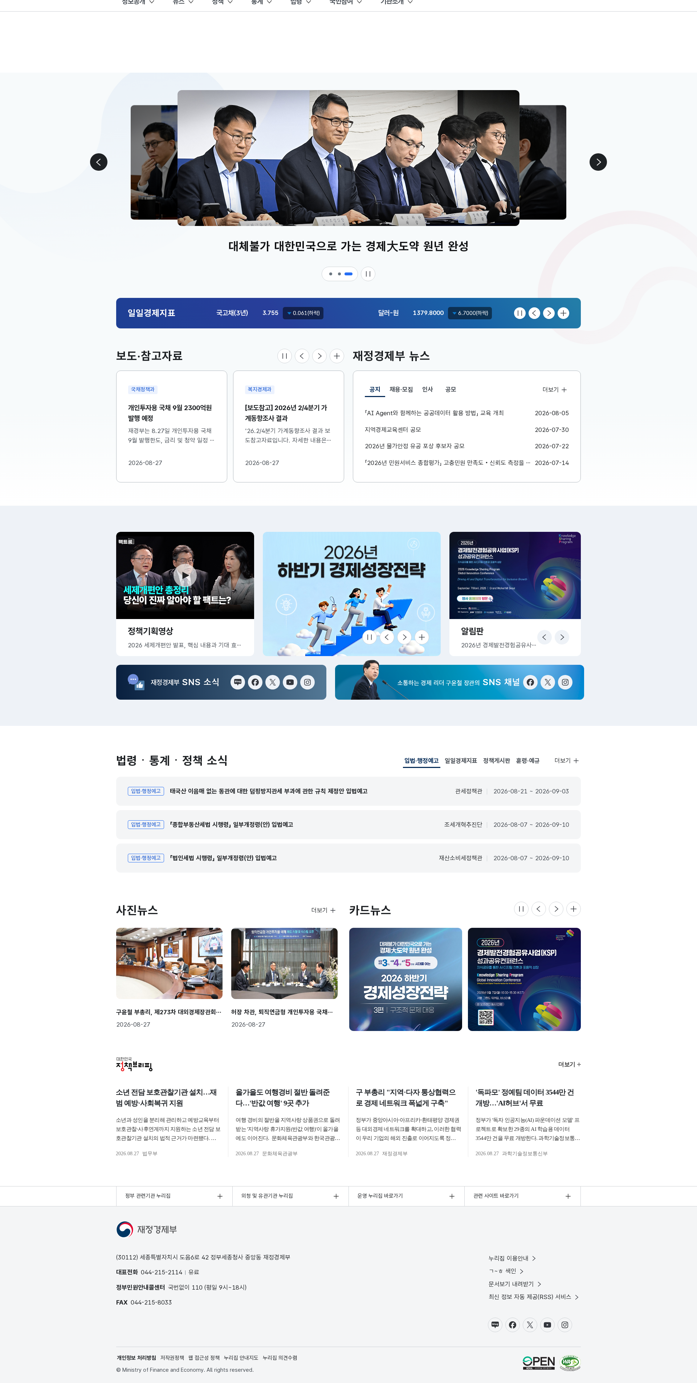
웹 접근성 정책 (204, 1358)
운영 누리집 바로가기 (380, 1196)
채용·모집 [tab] (401, 389)
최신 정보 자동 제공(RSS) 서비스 (530, 1297)
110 (197, 1287)
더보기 (550, 389)
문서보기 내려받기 (511, 1284)
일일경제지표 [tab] (461, 760)
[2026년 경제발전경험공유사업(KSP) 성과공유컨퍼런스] (524, 979)
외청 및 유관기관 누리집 (267, 1196)
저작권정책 (172, 1358)
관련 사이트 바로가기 (496, 1196)
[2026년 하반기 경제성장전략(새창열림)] (352, 594)
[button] (331, 274)
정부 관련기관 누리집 (148, 1196)
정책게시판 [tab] (496, 760)
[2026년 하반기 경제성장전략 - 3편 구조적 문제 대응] (405, 979)
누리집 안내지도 (241, 1358)
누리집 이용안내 (509, 1258)
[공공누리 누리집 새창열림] (538, 1363)
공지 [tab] (377, 391)
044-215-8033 (151, 1302)
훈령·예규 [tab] (528, 760)
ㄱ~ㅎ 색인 (502, 1271)
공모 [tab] (450, 389)
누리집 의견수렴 (280, 1358)
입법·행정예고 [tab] (421, 762)
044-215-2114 (161, 1272)
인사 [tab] (427, 389)
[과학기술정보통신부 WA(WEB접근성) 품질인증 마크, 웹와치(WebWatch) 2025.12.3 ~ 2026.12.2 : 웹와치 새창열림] (570, 1363)
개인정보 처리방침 (136, 1358)
